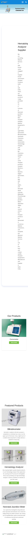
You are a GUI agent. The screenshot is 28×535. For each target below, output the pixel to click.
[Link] (4, 2)
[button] (26, 2)
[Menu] (22, 2)
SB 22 (14, 345)
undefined (10, 534)
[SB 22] (14, 320)
